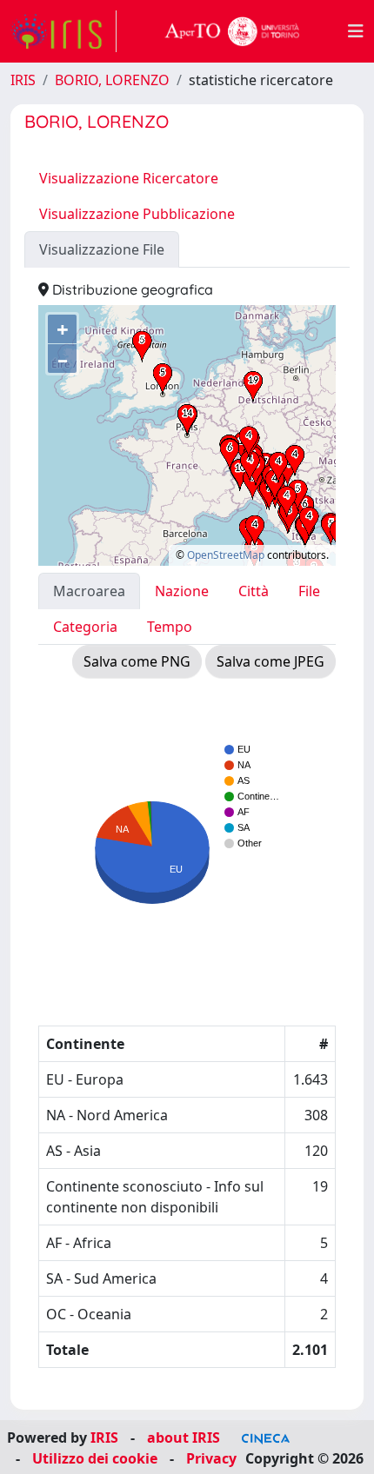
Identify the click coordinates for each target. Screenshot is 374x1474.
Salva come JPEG (270, 661)
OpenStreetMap (225, 555)
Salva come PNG (136, 661)
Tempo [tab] (169, 626)
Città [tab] (253, 591)
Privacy (211, 1458)
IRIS (23, 80)
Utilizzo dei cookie (94, 1458)
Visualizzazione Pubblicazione (137, 213)
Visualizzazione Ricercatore (128, 178)
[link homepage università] (232, 31)
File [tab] (309, 591)
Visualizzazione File (101, 249)
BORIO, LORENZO (112, 80)
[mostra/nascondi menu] (356, 31)
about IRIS (183, 1437)
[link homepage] (63, 31)
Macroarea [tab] (89, 591)
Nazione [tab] (182, 591)
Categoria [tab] (85, 626)
